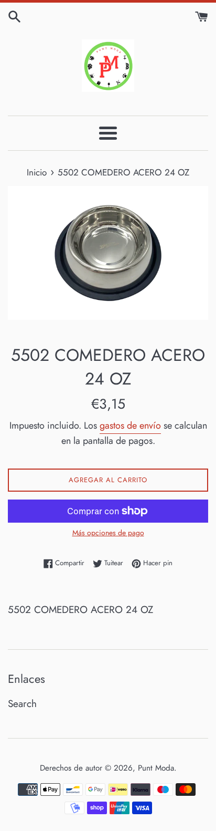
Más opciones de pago (108, 532)
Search (22, 704)
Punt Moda (156, 768)
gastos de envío (130, 425)
